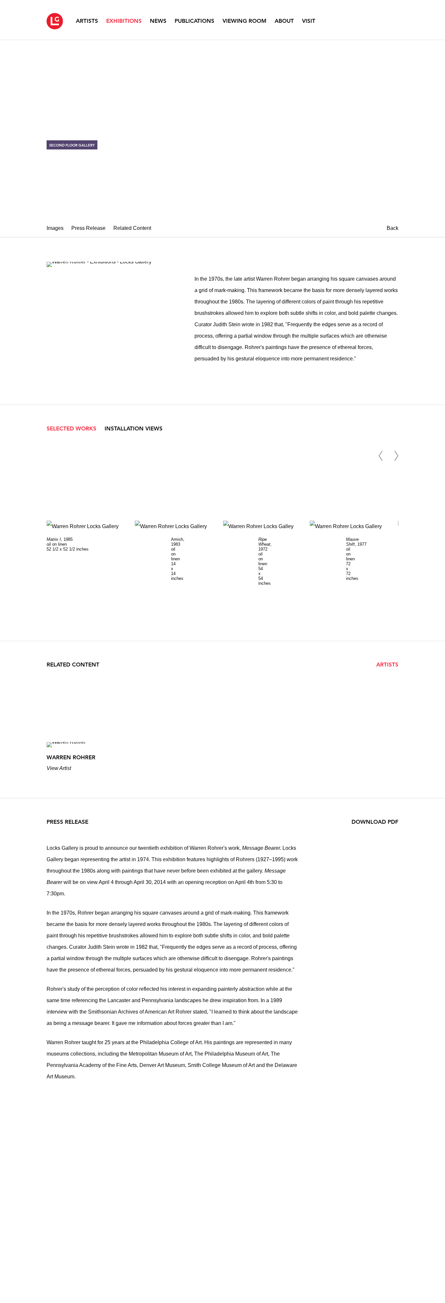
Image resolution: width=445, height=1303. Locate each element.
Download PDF (375, 822)
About (284, 21)
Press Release (88, 228)
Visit (308, 21)
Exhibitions (124, 21)
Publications (194, 21)
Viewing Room (244, 21)
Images (55, 228)
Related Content (132, 228)
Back (392, 228)
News (158, 21)
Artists (87, 21)
